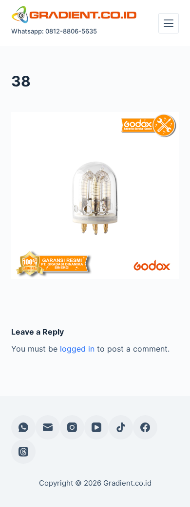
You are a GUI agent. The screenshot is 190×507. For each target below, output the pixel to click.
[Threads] (23, 451)
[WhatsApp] (23, 427)
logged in (77, 349)
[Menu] (168, 23)
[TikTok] (121, 427)
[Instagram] (72, 427)
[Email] (48, 427)
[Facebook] (145, 427)
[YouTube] (96, 427)
